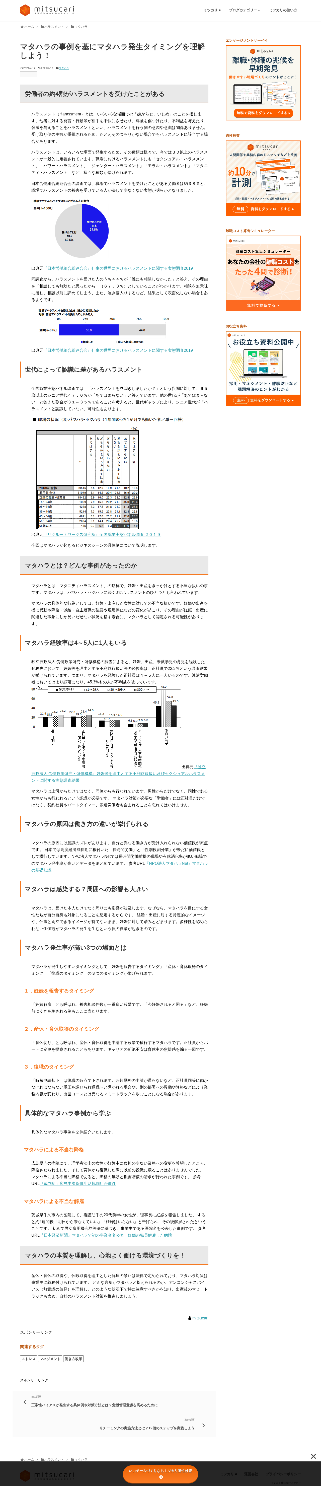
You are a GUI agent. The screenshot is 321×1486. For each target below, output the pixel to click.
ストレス (29, 1359)
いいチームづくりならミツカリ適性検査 (160, 1470)
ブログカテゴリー (243, 10)
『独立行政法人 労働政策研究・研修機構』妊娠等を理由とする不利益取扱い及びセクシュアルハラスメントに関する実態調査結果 (118, 774)
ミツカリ (211, 10)
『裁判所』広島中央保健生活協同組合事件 (78, 1183)
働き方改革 (73, 1359)
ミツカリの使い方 (283, 10)
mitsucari (200, 1318)
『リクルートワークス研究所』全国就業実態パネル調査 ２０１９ (102, 534)
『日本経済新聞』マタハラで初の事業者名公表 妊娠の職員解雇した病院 (106, 1235)
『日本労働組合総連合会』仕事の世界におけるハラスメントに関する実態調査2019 (118, 268)
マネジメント (50, 1359)
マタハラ (64, 68)
